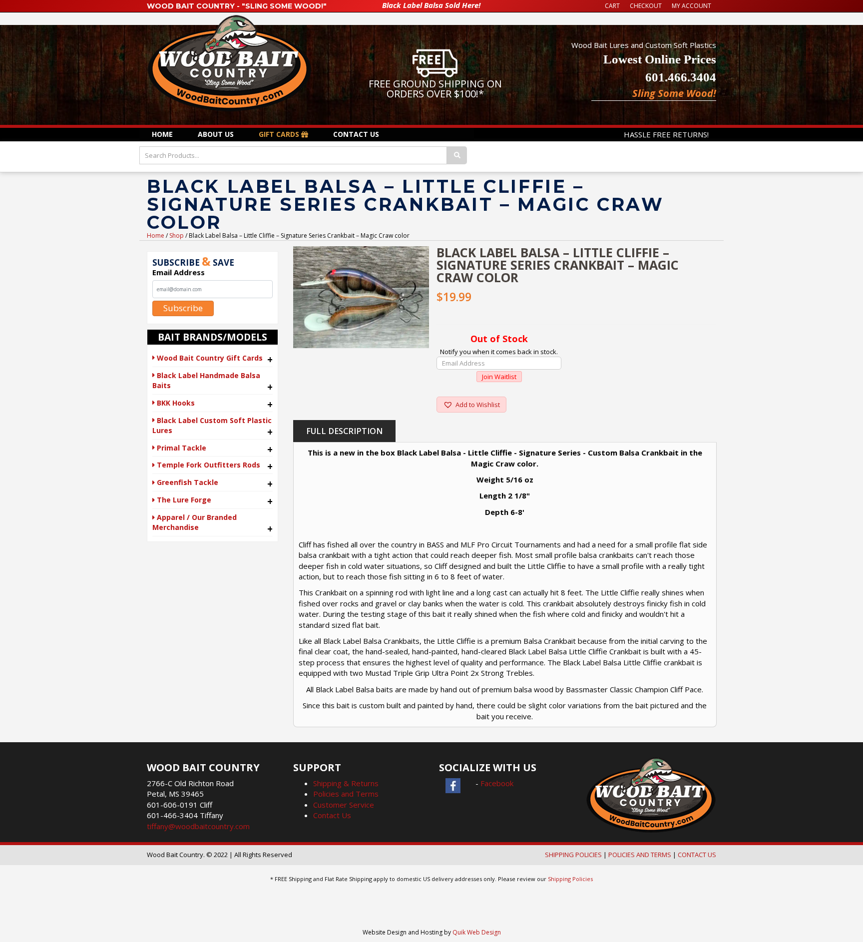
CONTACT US (697, 854)
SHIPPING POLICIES (573, 854)
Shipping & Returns (346, 783)
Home (155, 235)
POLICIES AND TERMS (639, 854)
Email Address (178, 272)
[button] (471, 405)
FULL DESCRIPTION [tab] (344, 431)
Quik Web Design (476, 932)
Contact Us (332, 815)
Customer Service (343, 805)
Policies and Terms (346, 794)
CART (612, 5)
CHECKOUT (646, 5)
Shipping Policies (570, 879)
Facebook (496, 783)
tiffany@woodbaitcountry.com (198, 826)
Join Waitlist (499, 376)
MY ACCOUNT (691, 5)
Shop (176, 235)
